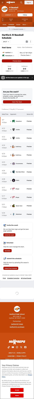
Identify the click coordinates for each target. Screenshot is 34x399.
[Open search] (21, 2)
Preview (29, 121)
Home (4, 24)
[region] (17, 379)
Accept (17, 390)
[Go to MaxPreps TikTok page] (9, 347)
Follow (25, 15)
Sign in (29, 2)
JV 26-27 (8, 15)
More (24, 24)
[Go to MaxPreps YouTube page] (13, 347)
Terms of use (10, 359)
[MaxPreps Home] (10, 2)
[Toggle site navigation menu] (2, 2)
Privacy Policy (21, 356)
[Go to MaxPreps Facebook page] (25, 347)
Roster (18, 24)
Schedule (11, 24)
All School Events (26, 278)
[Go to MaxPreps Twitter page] (21, 347)
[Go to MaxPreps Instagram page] (17, 347)
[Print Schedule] (26, 41)
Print (4, 278)
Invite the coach (9, 235)
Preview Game (17, 61)
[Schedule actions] (30, 41)
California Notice (22, 359)
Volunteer (7, 251)
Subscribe (11, 356)
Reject (17, 395)
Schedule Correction (13, 278)
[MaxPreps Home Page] (9, 29)
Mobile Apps (21, 353)
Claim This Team (17, 102)
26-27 (5, 41)
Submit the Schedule (11, 268)
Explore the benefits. (9, 98)
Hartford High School (17, 314)
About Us (12, 353)
